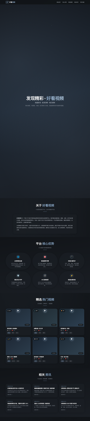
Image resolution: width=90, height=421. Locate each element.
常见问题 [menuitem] (82, 2)
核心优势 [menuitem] (65, 2)
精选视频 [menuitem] (70, 2)
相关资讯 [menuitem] (76, 2)
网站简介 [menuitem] (59, 2)
